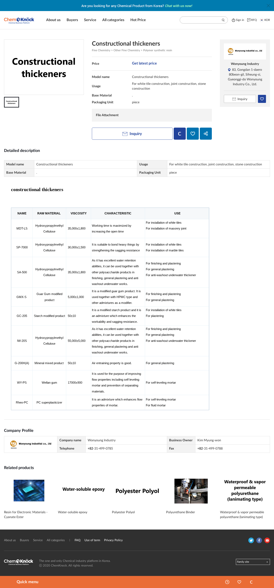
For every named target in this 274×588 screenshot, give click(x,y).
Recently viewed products (227, 582)
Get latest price (144, 63)
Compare (251, 582)
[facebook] (259, 540)
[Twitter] (251, 540)
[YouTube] (267, 540)
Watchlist (239, 582)
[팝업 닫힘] (268, 5)
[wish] (193, 134)
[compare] (180, 134)
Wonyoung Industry (245, 64)
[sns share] (206, 134)
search (223, 20)
